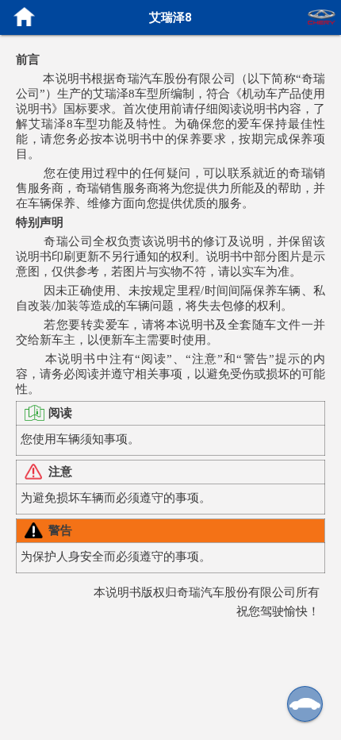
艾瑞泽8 (170, 17)
